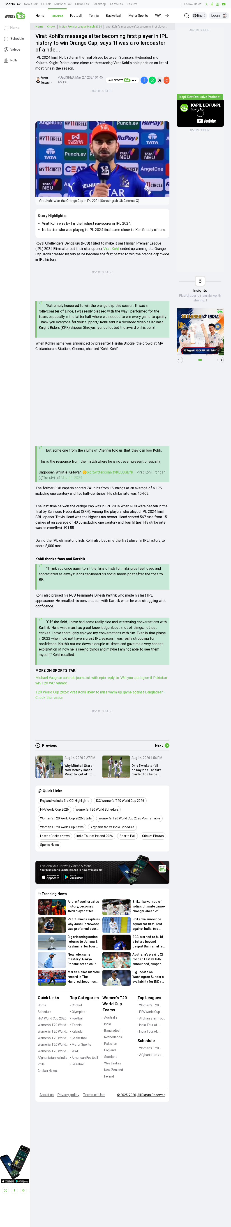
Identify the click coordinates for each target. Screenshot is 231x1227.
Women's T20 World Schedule (52, 1032)
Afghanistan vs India (52, 1057)
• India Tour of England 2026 (147, 1025)
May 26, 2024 (71, 478)
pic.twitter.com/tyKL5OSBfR (110, 472)
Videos (15, 49)
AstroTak (116, 4)
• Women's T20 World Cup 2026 (148, 1005)
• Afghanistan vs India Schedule (149, 1055)
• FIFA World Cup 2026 (148, 1012)
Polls (14, 60)
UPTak (46, 4)
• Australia (109, 1017)
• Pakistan (109, 1043)
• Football (76, 1018)
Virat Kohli (111, 249)
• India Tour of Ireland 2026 (147, 1032)
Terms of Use (94, 1095)
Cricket (51, 26)
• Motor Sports (80, 1044)
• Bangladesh (111, 1030)
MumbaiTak (63, 4)
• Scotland (109, 1057)
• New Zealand (112, 1070)
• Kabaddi (76, 1031)
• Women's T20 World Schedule (148, 1048)
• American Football (84, 1057)
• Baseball (77, 1064)
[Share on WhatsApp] (152, 80)
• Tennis (76, 1025)
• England (109, 1050)
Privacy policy (68, 1095)
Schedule (17, 39)
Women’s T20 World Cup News (52, 1051)
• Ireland (108, 1076)
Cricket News (47, 1071)
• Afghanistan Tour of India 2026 (151, 1019)
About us (46, 1095)
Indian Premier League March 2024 (80, 26)
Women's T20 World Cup (52, 1025)
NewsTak (31, 4)
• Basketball (78, 1038)
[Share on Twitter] (160, 80)
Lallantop (99, 4)
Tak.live (132, 4)
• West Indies (111, 1063)
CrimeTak (82, 4)
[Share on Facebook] (144, 80)
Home (14, 28)
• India (106, 1024)
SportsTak (13, 4)
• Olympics (77, 1012)
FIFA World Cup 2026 (52, 1018)
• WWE (74, 1051)
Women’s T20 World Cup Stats (52, 1038)
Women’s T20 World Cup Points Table (52, 1045)
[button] (40, 15)
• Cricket (76, 1005)
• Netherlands (112, 1037)
